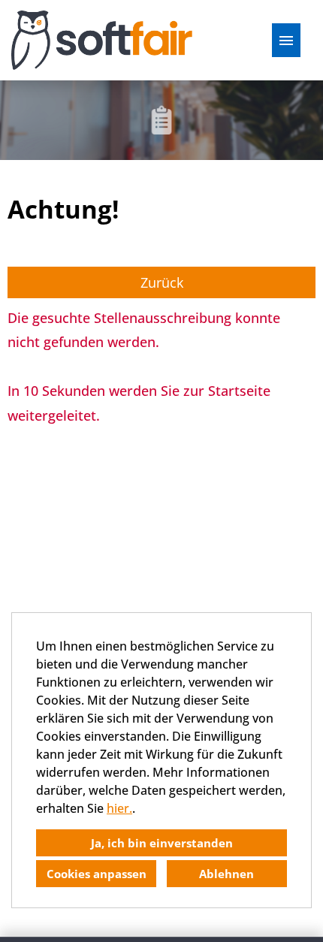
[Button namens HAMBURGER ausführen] (286, 40)
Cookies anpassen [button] (96, 873)
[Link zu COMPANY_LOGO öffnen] (101, 40)
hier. (119, 808)
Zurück (161, 282)
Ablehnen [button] (226, 873)
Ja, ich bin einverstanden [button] (162, 842)
